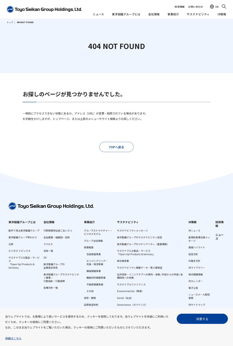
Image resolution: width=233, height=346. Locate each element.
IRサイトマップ (196, 304)
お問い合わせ (195, 6)
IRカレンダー (195, 281)
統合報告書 (123, 260)
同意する (202, 319)
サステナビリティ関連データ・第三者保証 (139, 267)
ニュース (98, 14)
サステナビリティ (198, 14)
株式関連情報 (195, 274)
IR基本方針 (194, 260)
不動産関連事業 (94, 284)
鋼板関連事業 (93, 271)
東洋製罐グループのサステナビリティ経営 (139, 237)
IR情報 (221, 14)
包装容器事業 (93, 254)
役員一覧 (48, 250)
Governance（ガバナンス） (132, 304)
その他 (90, 291)
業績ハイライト (196, 247)
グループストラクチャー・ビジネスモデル (98, 232)
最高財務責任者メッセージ (199, 239)
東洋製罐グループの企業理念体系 (54, 265)
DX (45, 257)
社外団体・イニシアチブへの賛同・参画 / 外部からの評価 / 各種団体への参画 (150, 276)
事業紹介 (173, 14)
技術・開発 (90, 298)
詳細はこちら (13, 338)
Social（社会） (125, 298)
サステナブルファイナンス (131, 284)
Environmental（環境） (130, 291)
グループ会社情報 (93, 240)
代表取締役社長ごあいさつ (57, 230)
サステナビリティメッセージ (132, 230)
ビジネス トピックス (20, 250)
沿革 (11, 244)
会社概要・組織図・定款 (56, 237)
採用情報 (180, 6)
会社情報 (154, 14)
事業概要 (88, 247)
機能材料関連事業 (96, 277)
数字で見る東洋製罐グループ (24, 230)
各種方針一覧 (50, 287)
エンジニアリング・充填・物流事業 (97, 262)
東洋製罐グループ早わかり (23, 237)
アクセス (48, 244)
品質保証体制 (91, 304)
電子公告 (193, 288)
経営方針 (193, 254)
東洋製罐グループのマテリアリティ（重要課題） (143, 244)
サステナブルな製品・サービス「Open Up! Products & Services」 (24, 262)
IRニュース (194, 230)
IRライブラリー (196, 267)
